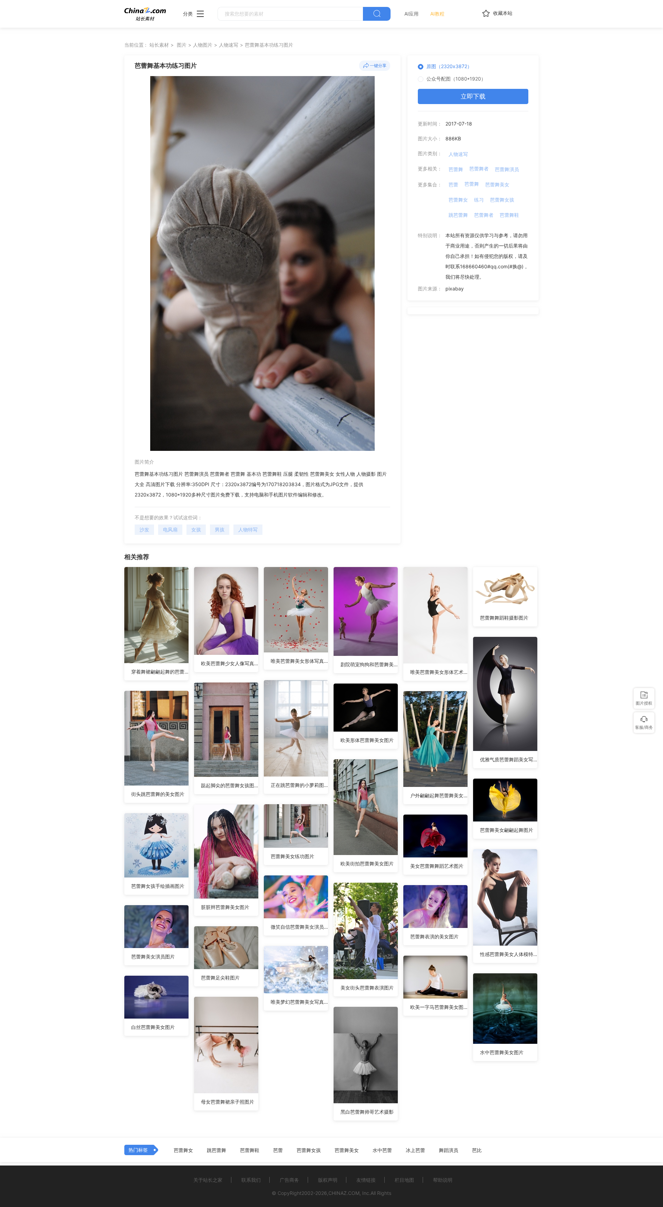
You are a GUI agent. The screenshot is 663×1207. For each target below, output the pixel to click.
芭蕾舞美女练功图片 (292, 856)
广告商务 (289, 1180)
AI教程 (437, 14)
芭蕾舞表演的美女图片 (434, 936)
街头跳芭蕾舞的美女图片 (157, 794)
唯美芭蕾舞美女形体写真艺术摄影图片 (299, 661)
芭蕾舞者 (479, 168)
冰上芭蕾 (415, 1150)
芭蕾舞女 (458, 200)
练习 (479, 200)
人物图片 (202, 45)
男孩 (219, 529)
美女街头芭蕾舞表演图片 (367, 988)
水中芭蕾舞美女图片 (501, 1052)
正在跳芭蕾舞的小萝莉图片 (299, 785)
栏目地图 (404, 1180)
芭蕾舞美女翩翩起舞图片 (506, 830)
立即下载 (473, 96)
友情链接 (366, 1180)
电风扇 (170, 529)
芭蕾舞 (456, 169)
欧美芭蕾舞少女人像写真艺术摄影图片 (229, 663)
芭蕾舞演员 (507, 169)
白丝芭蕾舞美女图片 (153, 1027)
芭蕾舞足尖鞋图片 (220, 978)
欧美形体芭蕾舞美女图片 (367, 740)
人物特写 (248, 529)
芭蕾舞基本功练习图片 (269, 45)
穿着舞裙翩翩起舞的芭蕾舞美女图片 (160, 672)
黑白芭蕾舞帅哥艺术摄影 (367, 1112)
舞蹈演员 (448, 1150)
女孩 (196, 529)
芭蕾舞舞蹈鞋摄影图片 (504, 618)
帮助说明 (442, 1180)
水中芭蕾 (382, 1150)
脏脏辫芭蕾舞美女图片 (225, 907)
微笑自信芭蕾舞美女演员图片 (299, 927)
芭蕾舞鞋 (509, 215)
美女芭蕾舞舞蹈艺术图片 (436, 866)
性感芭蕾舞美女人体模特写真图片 (508, 954)
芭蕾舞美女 (497, 184)
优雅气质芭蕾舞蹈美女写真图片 (508, 759)
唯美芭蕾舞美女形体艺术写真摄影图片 (439, 672)
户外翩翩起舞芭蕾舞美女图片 (439, 795)
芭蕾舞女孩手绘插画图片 (157, 886)
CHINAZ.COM (343, 1193)
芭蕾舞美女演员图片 (153, 956)
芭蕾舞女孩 (502, 200)
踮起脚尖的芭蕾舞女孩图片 (229, 785)
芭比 (477, 1150)
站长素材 (159, 45)
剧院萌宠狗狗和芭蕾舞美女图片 (369, 664)
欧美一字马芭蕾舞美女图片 (439, 1007)
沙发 (144, 529)
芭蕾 (453, 184)
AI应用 (411, 14)
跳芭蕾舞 (458, 215)
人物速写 (228, 45)
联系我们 (251, 1180)
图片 (181, 45)
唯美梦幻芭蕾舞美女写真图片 (299, 1002)
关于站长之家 (207, 1180)
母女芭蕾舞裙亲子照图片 (227, 1102)
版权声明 (327, 1180)
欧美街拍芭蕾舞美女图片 (367, 863)
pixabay (454, 288)
